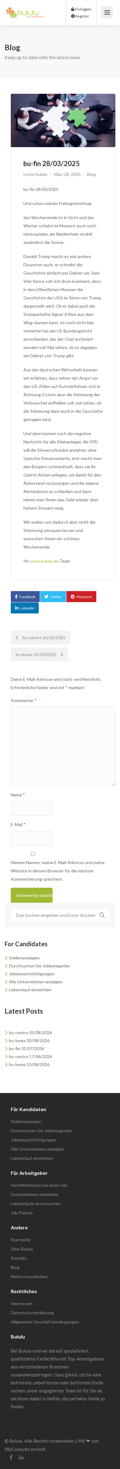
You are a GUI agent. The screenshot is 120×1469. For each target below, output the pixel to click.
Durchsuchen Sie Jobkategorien (39, 965)
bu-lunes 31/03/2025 (36, 654)
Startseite (20, 1239)
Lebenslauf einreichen (30, 989)
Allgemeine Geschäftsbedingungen (45, 1321)
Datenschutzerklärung (32, 1312)
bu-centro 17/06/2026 (30, 1056)
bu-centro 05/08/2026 (30, 1032)
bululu (41, 174)
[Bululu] (25, 9)
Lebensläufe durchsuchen (36, 1203)
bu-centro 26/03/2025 (44, 637)
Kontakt (19, 1258)
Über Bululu (22, 1248)
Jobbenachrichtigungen (31, 973)
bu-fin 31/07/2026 (26, 1048)
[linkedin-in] (21, 1457)
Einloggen (82, 9)
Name (18, 794)
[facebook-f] (11, 1457)
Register (82, 16)
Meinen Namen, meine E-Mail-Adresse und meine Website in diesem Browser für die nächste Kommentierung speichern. (58, 871)
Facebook (27, 596)
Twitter (56, 596)
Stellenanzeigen (24, 957)
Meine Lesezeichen (29, 1276)
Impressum (21, 1303)
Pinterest (84, 596)
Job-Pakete (22, 1212)
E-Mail (18, 824)
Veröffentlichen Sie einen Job (39, 1185)
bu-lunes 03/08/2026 (29, 1040)
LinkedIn (27, 608)
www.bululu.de (44, 561)
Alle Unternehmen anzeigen (35, 981)
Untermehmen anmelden (34, 1194)
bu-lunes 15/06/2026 (29, 1064)
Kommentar (24, 700)
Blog (91, 174)
